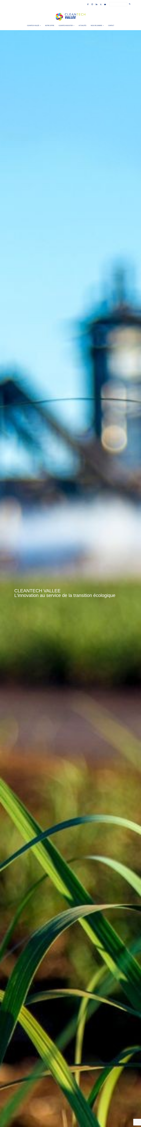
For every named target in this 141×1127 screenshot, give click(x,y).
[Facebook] (88, 4)
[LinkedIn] (96, 4)
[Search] (129, 4)
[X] (100, 4)
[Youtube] (105, 4)
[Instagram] (92, 4)
